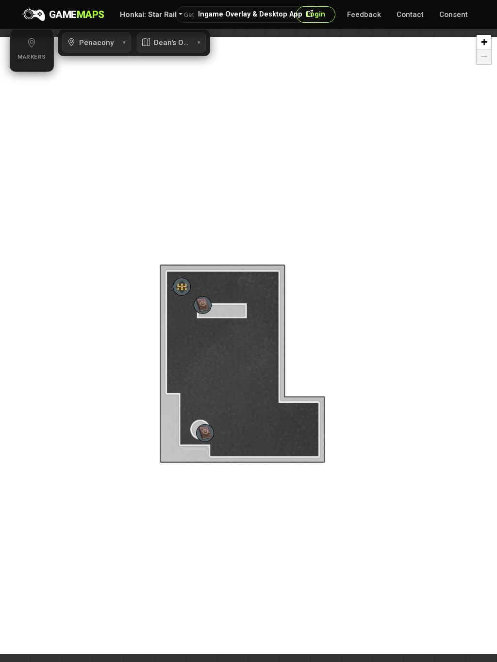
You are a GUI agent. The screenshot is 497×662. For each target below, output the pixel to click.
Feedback (364, 14)
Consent (453, 14)
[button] (151, 14)
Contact (410, 14)
